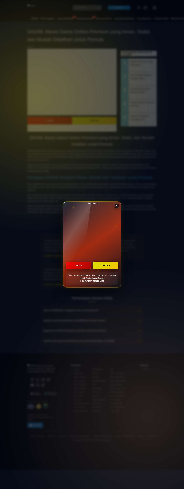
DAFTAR (105, 265)
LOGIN (78, 265)
